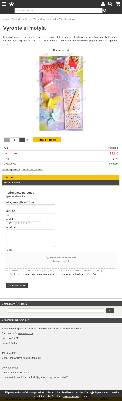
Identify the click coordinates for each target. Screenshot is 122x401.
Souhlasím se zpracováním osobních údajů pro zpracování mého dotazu (47, 274)
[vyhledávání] (110, 4)
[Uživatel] (103, 4)
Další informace (71, 396)
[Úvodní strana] (11, 4)
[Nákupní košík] (118, 4)
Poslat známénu (12, 182)
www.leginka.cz (25, 333)
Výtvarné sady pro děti (32, 170)
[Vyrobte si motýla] (61, 93)
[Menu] (3, 4)
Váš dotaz (9, 177)
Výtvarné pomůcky (11, 170)
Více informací (93, 274)
